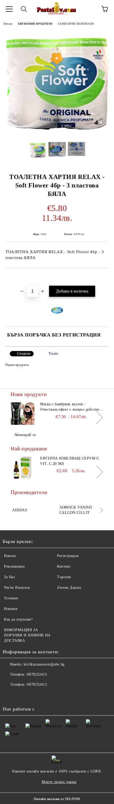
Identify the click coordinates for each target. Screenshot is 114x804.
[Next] (96, 417)
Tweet (53, 354)
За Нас (9, 577)
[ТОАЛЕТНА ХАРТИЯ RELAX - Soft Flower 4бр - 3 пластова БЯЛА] (57, 134)
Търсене (64, 577)
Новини (10, 609)
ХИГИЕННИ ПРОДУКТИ (35, 23)
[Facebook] (9, 695)
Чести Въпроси (17, 588)
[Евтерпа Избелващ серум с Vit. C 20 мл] (22, 468)
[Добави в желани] (104, 277)
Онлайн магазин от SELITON (57, 799)
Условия (11, 598)
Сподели (23, 354)
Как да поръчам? (18, 619)
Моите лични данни (59, 782)
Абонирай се (25, 435)
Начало (8, 23)
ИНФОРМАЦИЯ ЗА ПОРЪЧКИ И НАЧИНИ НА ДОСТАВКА (27, 635)
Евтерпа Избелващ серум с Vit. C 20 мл (69, 461)
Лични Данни (69, 588)
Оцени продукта (17, 365)
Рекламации (14, 566)
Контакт (64, 566)
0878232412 (37, 674)
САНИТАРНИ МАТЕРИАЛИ (76, 23)
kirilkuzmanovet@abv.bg (44, 664)
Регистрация (67, 556)
